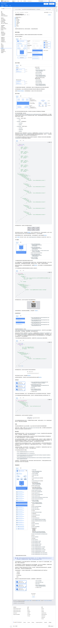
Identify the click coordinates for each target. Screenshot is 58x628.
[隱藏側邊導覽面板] (11, 626)
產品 (18, 12)
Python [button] (17, 140)
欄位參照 (29, 232)
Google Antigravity (44, 614)
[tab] (17, 39)
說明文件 (2, 5)
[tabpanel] (33, 50)
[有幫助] (50, 12)
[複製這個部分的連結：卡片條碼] (20, 239)
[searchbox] (6, 8)
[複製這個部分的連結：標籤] (18, 424)
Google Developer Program (17, 608)
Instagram (28, 611)
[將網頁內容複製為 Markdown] (28, 14)
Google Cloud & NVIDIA (16, 614)
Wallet (7, 1)
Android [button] (17, 38)
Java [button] (20, 140)
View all (42, 618)
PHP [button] (23, 140)
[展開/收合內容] (21, 17)
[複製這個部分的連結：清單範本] (20, 380)
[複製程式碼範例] (51, 142)
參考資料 (6, 5)
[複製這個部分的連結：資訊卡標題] (20, 62)
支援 (10, 5)
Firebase (42, 611)
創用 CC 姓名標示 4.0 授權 (27, 600)
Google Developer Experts (17, 611)
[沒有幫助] (51, 12)
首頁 (15, 12)
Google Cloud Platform (39, 622)
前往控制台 (51, 3)
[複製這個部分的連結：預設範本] (20, 465)
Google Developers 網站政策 (48, 600)
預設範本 (45, 235)
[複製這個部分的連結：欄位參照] (20, 431)
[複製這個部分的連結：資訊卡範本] (20, 93)
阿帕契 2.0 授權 (38, 600)
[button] (6, 21)
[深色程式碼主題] (49, 142)
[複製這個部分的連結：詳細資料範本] (21, 313)
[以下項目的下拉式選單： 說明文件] (16, 1)
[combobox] (42, 1)
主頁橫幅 (18, 237)
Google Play (43, 617)
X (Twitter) (28, 614)
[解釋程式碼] (48, 142)
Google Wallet (22, 12)
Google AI (45, 622)
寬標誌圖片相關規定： (21, 90)
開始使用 (46, 3)
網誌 (28, 608)
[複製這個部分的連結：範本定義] (20, 32)
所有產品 (50, 622)
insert (30, 559)
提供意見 (49, 14)
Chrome (29, 622)
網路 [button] (20, 38)
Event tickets (4, 3)
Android (42, 608)
